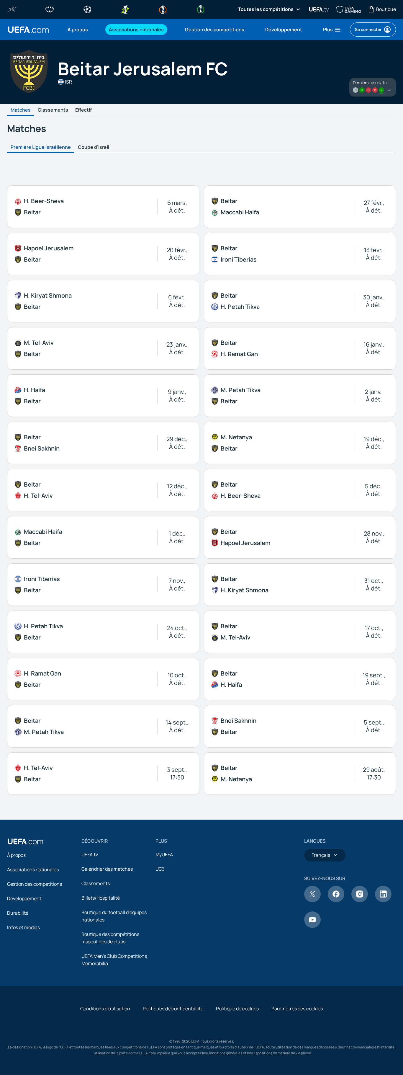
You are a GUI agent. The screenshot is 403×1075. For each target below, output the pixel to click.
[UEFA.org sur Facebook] (336, 900)
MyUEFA (164, 854)
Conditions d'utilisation (105, 1008)
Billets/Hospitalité (100, 898)
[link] (78, 29)
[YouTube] (312, 926)
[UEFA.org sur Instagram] (359, 900)
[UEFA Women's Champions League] (49, 9)
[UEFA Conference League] (200, 9)
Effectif (83, 110)
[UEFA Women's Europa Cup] (125, 9)
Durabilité (17, 913)
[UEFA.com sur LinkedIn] (383, 900)
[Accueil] (25, 841)
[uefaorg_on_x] (312, 900)
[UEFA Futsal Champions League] (12, 9)
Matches (21, 110)
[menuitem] (81, 29)
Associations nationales (33, 869)
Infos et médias (23, 927)
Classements (53, 110)
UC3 (160, 869)
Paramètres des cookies (297, 1008)
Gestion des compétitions (34, 884)
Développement (24, 898)
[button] (332, 29)
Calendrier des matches (107, 869)
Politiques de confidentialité (173, 1008)
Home (28, 29)
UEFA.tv (89, 854)
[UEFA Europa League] (163, 9)
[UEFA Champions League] (87, 9)
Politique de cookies (237, 1008)
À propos (16, 855)
